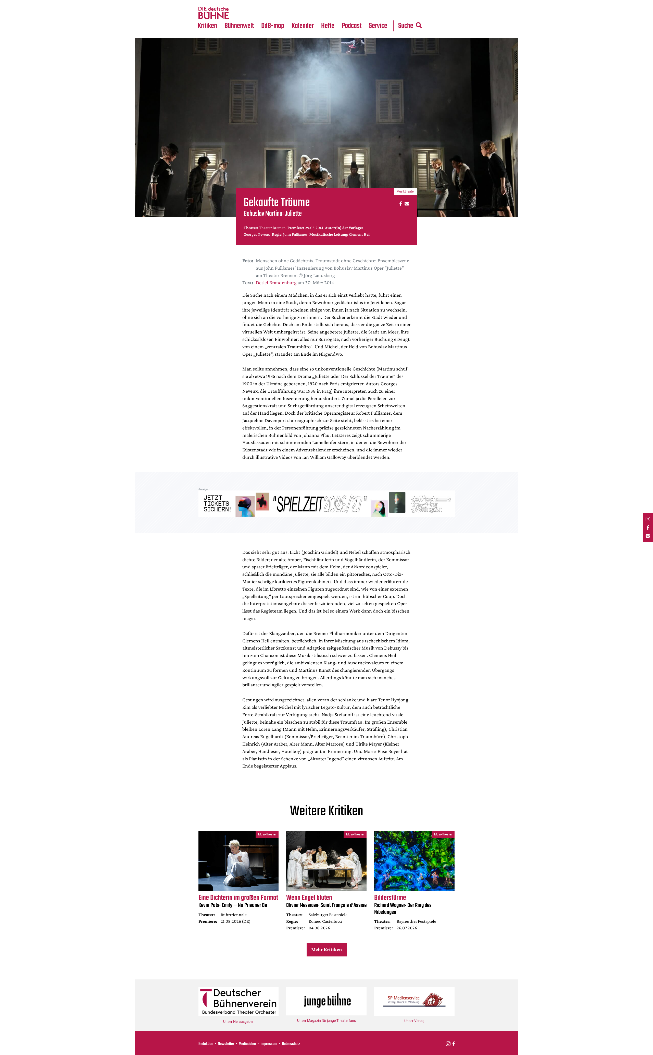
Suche (405, 25)
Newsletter (226, 1044)
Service (378, 25)
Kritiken (207, 25)
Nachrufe (235, 3)
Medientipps (238, 13)
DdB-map (272, 25)
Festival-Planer (309, 13)
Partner (378, 3)
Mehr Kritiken (326, 949)
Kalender (303, 25)
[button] (400, 203)
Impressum (268, 1044)
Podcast (351, 25)
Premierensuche (309, 3)
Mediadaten (382, 13)
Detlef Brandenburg (276, 282)
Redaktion (205, 1044)
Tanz (204, 3)
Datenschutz (291, 1044)
